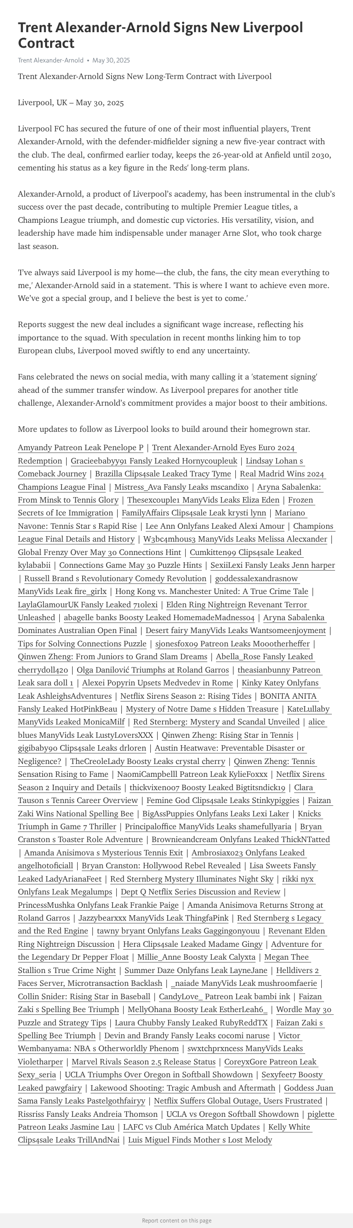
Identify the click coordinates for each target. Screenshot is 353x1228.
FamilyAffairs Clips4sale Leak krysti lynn (194, 513)
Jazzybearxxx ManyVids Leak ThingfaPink (153, 918)
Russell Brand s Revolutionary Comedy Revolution (115, 578)
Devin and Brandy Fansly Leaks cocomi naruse (187, 1035)
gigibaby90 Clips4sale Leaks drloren (82, 748)
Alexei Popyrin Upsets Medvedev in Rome (157, 683)
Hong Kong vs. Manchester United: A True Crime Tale (211, 591)
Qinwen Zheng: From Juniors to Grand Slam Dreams (112, 656)
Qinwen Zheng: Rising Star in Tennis (227, 735)
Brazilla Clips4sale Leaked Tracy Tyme (163, 474)
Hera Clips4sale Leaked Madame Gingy (192, 944)
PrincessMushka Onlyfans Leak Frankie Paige (98, 905)
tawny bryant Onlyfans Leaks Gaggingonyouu (178, 931)
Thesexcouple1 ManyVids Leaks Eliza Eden (203, 500)
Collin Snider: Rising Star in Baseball (84, 996)
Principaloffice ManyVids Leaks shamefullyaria (208, 826)
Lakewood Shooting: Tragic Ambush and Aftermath (183, 1088)
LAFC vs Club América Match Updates (191, 1127)
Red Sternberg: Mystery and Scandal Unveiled (216, 722)
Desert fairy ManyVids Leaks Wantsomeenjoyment (236, 630)
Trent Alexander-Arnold (51, 60)
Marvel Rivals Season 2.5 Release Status (144, 1062)
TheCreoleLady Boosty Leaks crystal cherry (147, 761)
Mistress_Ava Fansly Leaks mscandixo (181, 487)
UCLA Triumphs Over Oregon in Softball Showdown (159, 1075)
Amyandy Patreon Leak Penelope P (80, 447)
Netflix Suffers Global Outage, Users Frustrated (238, 1101)
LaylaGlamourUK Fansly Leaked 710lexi (88, 605)
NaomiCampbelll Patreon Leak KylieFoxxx (192, 774)
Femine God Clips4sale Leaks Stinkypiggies (223, 800)
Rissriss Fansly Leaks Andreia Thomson (88, 1114)
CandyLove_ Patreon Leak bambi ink (224, 996)
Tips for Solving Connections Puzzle (82, 644)
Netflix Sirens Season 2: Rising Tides (185, 696)
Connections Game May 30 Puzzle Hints (130, 565)
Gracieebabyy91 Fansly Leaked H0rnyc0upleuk (154, 461)
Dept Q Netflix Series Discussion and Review (200, 892)
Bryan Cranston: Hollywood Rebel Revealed (161, 865)
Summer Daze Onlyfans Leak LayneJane (196, 970)
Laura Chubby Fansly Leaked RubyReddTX (191, 1023)
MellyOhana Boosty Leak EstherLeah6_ (198, 1009)
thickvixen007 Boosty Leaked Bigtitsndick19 (207, 787)
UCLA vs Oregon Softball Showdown (232, 1114)
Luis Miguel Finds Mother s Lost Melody (200, 1140)
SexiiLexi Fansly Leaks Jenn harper (273, 565)
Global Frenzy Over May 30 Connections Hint (99, 552)
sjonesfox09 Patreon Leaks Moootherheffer (232, 644)
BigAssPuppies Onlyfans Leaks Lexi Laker (215, 814)
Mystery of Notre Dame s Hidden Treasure (202, 709)
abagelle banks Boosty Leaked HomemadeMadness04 (159, 617)
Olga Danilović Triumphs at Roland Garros (153, 670)
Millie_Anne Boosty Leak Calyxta (196, 957)
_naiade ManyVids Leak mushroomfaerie (244, 983)
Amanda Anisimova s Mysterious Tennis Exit (103, 853)
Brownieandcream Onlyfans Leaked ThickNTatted (241, 839)
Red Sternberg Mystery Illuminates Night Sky (191, 879)
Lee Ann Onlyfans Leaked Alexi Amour (215, 526)
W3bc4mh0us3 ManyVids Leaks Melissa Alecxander (235, 539)
